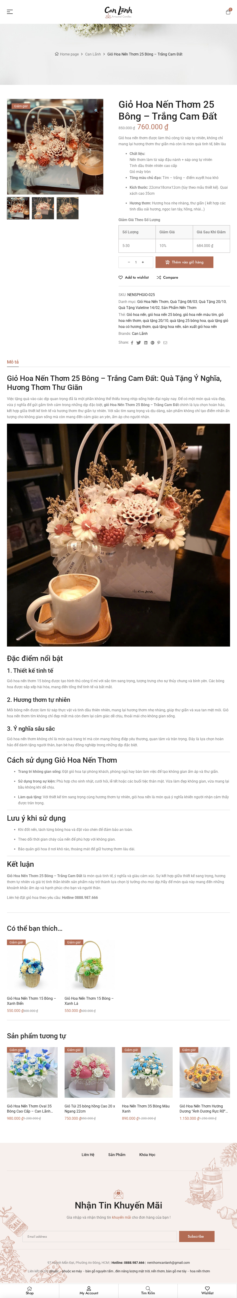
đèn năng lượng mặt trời (132, 1271)
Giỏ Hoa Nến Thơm (152, 301)
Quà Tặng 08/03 (183, 301)
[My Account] (89, 1288)
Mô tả (13, 362)
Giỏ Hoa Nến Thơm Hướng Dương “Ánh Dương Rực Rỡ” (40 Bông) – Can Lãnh (202, 1111)
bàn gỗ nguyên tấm (99, 1271)
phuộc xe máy (72, 1271)
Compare (170, 277)
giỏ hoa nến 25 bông (164, 314)
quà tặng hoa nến (166, 326)
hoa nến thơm (200, 1271)
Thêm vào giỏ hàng (187, 262)
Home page (69, 54)
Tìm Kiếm (148, 1293)
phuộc (54, 1271)
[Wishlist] (207, 1288)
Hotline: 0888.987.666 (128, 1262)
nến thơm (158, 1271)
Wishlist (207, 1293)
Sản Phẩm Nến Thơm (178, 307)
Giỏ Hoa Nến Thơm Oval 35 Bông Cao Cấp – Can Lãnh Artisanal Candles (29, 1111)
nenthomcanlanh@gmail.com (168, 1262)
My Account (89, 1293)
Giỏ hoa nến (136, 314)
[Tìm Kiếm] (148, 1288)
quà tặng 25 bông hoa (188, 320)
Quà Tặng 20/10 (212, 301)
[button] (96, 108)
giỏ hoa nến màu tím (200, 314)
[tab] (13, 363)
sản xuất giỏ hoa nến (200, 326)
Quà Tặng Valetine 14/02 (139, 307)
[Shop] (29, 1288)
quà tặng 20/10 (155, 320)
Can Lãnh (93, 54)
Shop (30, 1293)
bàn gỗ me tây (176, 1271)
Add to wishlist (137, 277)
